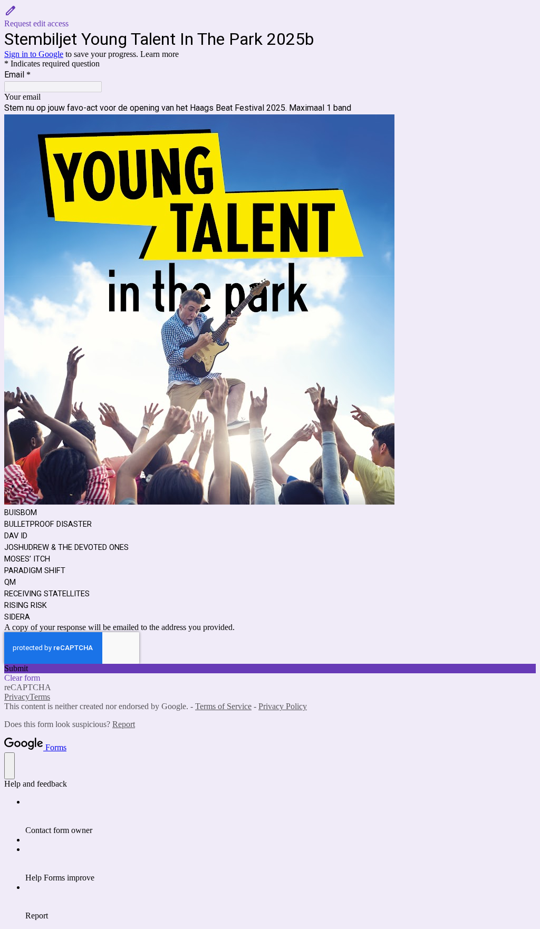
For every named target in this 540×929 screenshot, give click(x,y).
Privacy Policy (282, 706)
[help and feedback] (9, 765)
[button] (270, 16)
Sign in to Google (33, 54)
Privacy (17, 696)
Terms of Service (223, 706)
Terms (40, 696)
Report (123, 724)
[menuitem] (280, 816)
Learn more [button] (159, 54)
